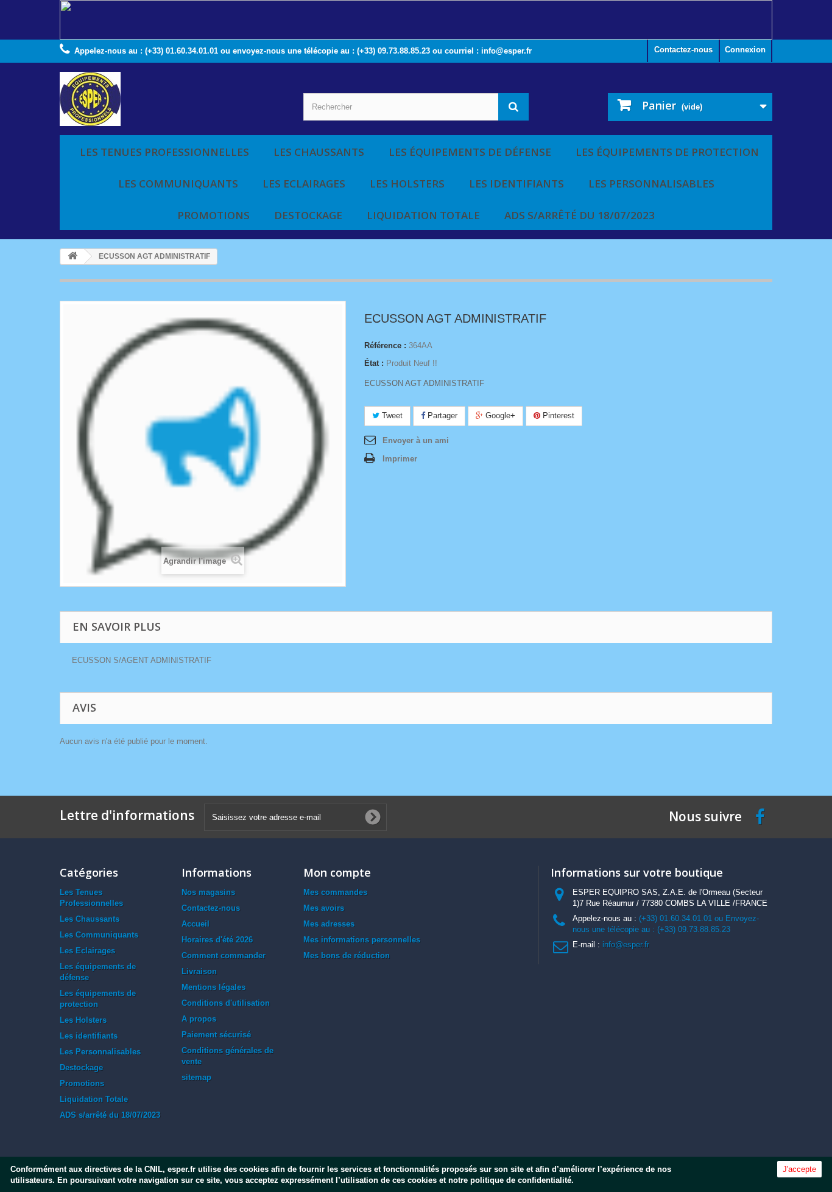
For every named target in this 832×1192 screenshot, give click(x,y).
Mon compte (337, 872)
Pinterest (557, 415)
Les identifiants (516, 184)
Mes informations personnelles (361, 939)
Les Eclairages (304, 184)
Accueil (196, 923)
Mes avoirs (323, 908)
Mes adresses (328, 923)
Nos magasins (208, 892)
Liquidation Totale (423, 215)
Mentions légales (213, 987)
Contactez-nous (683, 49)
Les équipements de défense (470, 152)
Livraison (199, 971)
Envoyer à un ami (416, 440)
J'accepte (799, 1169)
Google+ (499, 415)
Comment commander (224, 955)
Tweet (391, 415)
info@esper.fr (625, 944)
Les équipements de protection (667, 152)
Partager (441, 415)
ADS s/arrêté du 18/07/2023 (579, 215)
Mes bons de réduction (346, 955)
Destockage (308, 215)
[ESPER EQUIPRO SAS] (172, 99)
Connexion (745, 49)
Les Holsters (407, 184)
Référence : (385, 345)
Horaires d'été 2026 (217, 939)
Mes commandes (335, 892)
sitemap (196, 1077)
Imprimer (400, 458)
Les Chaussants (318, 152)
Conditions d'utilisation (226, 1003)
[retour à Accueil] (72, 256)
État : (374, 363)
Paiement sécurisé (216, 1034)
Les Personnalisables (651, 184)
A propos (199, 1018)
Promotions (213, 215)
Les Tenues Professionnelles (164, 152)
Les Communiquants (178, 184)
